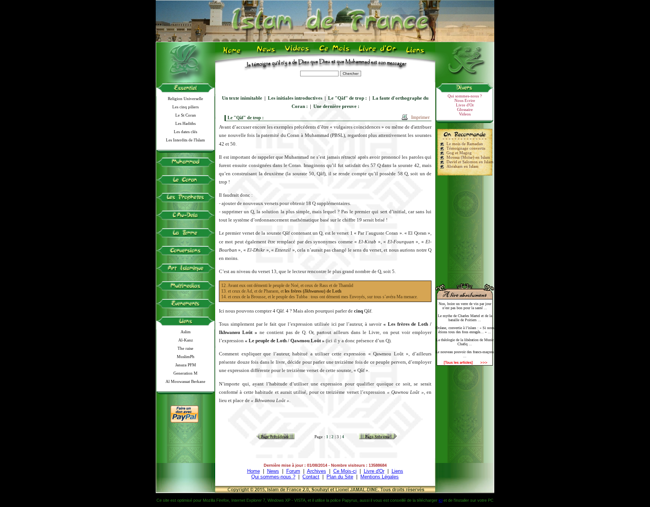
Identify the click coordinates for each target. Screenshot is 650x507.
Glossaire (465, 109)
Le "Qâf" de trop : (347, 98)
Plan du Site (340, 477)
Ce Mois (334, 53)
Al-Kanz (185, 340)
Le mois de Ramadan (464, 143)
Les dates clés (185, 131)
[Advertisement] (464, 226)
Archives (316, 471)
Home (233, 53)
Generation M (185, 373)
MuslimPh (185, 356)
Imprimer (420, 117)
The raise (185, 348)
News (266, 53)
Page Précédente (275, 436)
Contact (310, 477)
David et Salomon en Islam (470, 161)
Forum (293, 471)
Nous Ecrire (464, 100)
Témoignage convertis (465, 148)
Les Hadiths (185, 123)
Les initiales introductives (295, 98)
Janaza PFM (185, 365)
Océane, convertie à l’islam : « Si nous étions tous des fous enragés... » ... (465, 330)
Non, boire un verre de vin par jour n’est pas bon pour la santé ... (465, 306)
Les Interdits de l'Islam (185, 140)
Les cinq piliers (185, 107)
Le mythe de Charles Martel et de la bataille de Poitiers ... (465, 318)
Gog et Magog (459, 152)
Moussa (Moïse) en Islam (468, 157)
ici (440, 500)
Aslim (186, 331)
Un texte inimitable (242, 98)
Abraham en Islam (462, 166)
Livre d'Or (376, 53)
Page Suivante (377, 436)
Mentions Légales (379, 477)
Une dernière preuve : (336, 106)
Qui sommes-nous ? (465, 96)
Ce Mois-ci (345, 471)
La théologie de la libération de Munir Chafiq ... (465, 342)
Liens (417, 53)
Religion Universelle (185, 98)
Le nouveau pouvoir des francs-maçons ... (465, 354)
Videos (297, 53)
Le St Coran (185, 115)
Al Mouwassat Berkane (185, 381)
